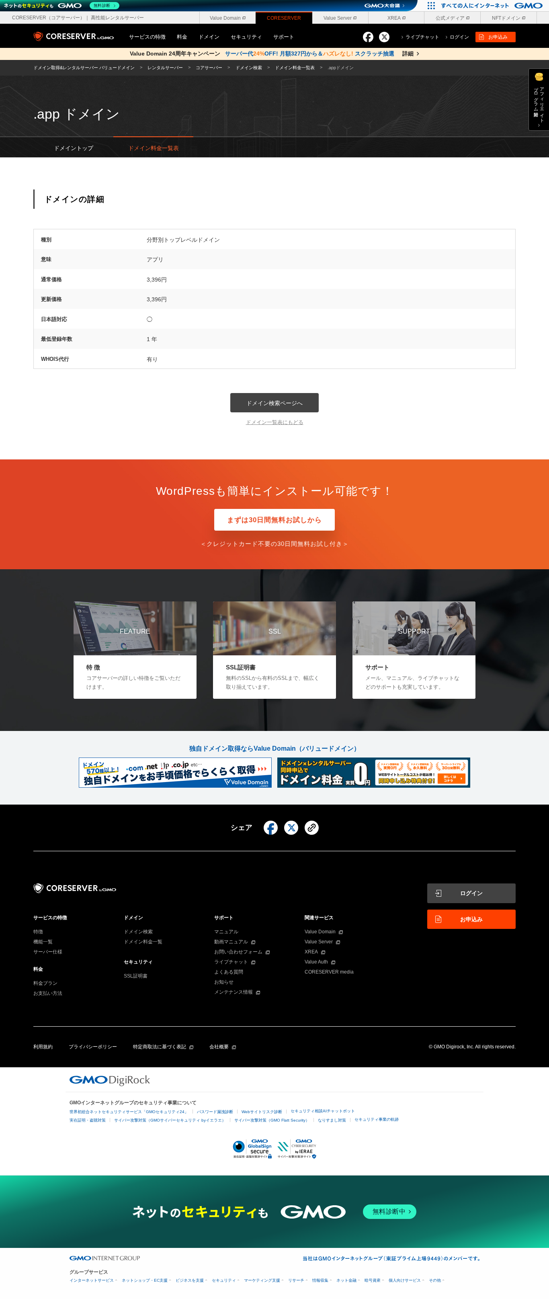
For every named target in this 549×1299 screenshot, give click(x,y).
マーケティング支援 (262, 1280)
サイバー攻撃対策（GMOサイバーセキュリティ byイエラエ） (170, 1120)
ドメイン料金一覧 (143, 942)
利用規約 (43, 1047)
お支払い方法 (47, 993)
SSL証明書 (135, 976)
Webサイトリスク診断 (262, 1112)
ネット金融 (346, 1280)
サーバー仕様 (47, 952)
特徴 (38, 932)
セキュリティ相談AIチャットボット (323, 1111)
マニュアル (226, 932)
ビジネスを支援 (190, 1280)
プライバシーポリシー (93, 1047)
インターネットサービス (92, 1280)
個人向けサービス (405, 1280)
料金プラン (45, 983)
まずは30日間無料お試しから (274, 520)
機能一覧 (43, 942)
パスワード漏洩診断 (215, 1112)
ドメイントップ (73, 148)
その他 (435, 1280)
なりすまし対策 (332, 1120)
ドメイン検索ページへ (274, 403)
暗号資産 (373, 1280)
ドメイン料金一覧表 (153, 148)
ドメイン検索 (138, 932)
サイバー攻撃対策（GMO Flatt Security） (271, 1120)
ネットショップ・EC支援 (145, 1280)
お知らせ (224, 982)
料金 (182, 37)
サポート (283, 37)
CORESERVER (284, 18)
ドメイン (209, 37)
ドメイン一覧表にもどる (274, 422)
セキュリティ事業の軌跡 (376, 1119)
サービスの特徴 (147, 37)
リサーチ (296, 1280)
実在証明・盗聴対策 (88, 1120)
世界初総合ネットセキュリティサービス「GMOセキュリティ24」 (129, 1112)
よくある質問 (228, 972)
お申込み (498, 37)
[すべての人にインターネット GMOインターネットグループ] (493, 5)
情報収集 (320, 1280)
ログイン (471, 893)
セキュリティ (246, 37)
